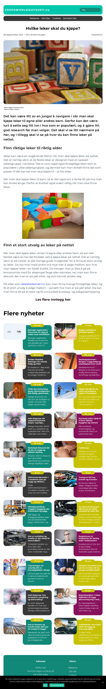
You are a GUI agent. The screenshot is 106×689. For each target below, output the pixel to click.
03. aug (37, 443)
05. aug (37, 384)
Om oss (46, 18)
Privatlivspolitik (57, 685)
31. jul (37, 473)
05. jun (37, 590)
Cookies (56, 18)
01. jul (37, 531)
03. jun (88, 590)
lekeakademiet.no (33, 284)
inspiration (97, 34)
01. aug (88, 443)
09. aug (37, 355)
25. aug (37, 325)
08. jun (88, 561)
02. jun (37, 620)
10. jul (88, 473)
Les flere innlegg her (53, 299)
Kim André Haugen (36, 34)
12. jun (37, 561)
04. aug (88, 414)
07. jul (37, 502)
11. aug (88, 325)
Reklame (34, 18)
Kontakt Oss (69, 18)
